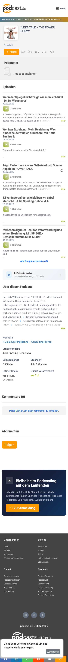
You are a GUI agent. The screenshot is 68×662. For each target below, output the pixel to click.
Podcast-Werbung (45, 587)
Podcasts (17, 19)
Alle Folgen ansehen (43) (34, 261)
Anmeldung (9, 591)
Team (6, 546)
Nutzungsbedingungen (47, 558)
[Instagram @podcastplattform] (26, 615)
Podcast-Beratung (45, 576)
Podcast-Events (10, 583)
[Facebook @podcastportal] (42, 615)
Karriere (7, 550)
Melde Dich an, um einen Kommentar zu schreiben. (34, 410)
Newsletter (42, 546)
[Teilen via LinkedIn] (16, 659)
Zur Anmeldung (24, 508)
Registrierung (9, 587)
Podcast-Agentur (45, 591)
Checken (9, 379)
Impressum (8, 554)
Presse (40, 554)
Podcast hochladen (12, 580)
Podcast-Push (43, 583)
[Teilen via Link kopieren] (60, 659)
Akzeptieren (53, 651)
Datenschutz (43, 562)
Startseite (6, 19)
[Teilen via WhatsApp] (27, 659)
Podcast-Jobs (43, 580)
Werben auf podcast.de (13, 558)
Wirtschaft (8, 45)
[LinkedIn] (34, 615)
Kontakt (41, 550)
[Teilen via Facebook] (5, 659)
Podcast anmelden (11, 576)
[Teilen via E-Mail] (49, 659)
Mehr (63, 328)
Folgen (13, 51)
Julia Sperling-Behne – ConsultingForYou (28, 342)
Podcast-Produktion (46, 595)
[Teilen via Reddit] (38, 659)
